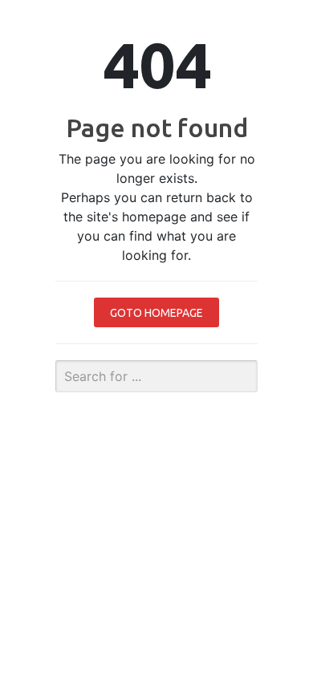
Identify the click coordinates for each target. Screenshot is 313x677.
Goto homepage (156, 312)
